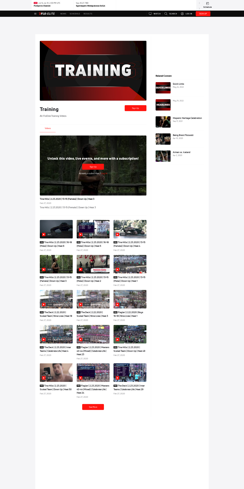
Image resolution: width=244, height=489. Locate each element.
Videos (48, 128)
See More (93, 407)
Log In (104, 173)
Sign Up (135, 108)
